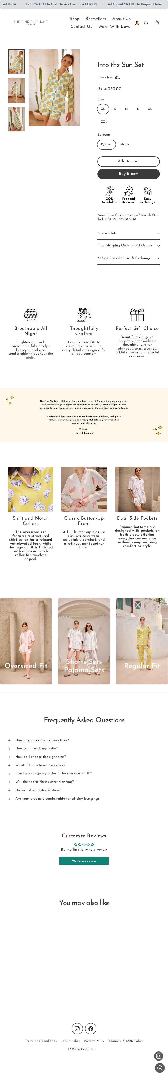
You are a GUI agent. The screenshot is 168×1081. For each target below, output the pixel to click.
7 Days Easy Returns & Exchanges (125, 258)
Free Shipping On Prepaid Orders (124, 245)
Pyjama (106, 144)
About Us (121, 19)
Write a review (84, 861)
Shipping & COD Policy (126, 1041)
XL (150, 109)
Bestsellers (96, 19)
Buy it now (128, 174)
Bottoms (104, 134)
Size (100, 99)
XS (103, 109)
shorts (125, 144)
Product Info (107, 233)
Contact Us (81, 27)
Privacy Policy (94, 1041)
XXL (104, 122)
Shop (74, 19)
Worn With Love (114, 27)
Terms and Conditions (41, 1041)
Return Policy (70, 1041)
